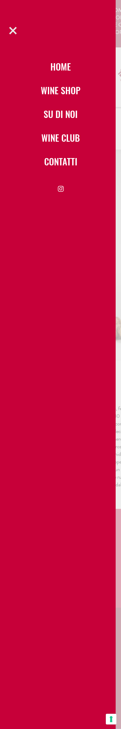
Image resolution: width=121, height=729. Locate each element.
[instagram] (61, 189)
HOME (60, 66)
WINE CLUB (60, 137)
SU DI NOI (61, 114)
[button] (13, 30)
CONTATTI (60, 161)
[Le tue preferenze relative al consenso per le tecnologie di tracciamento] (111, 719)
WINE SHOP (60, 90)
